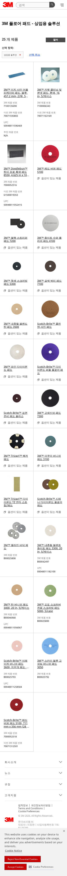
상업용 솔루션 (10, 54)
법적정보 (23, 805)
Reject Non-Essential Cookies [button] (23, 859)
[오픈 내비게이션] (62, 5)
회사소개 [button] (11, 762)
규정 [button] (8, 784)
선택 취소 (34, 54)
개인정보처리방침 (40, 805)
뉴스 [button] (8, 773)
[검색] (52, 4)
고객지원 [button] (11, 795)
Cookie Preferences (28, 811)
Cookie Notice (13, 850)
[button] (41, 867)
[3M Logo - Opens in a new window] (8, 4)
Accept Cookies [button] (15, 867)
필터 (55, 40)
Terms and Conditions (30, 808)
